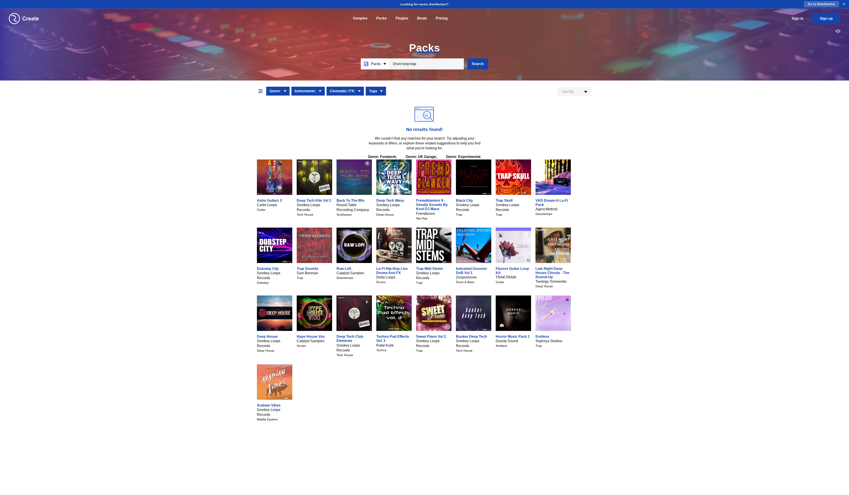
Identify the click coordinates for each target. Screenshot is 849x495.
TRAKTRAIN (506, 277)
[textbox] (574, 91)
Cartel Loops (267, 205)
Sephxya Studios (548, 341)
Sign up (826, 18)
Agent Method (546, 209)
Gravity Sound (507, 341)
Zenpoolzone (466, 277)
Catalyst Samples (350, 273)
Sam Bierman (307, 273)
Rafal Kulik (385, 345)
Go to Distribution (821, 4)
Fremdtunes (425, 213)
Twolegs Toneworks (551, 281)
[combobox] (574, 91)
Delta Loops (385, 277)
